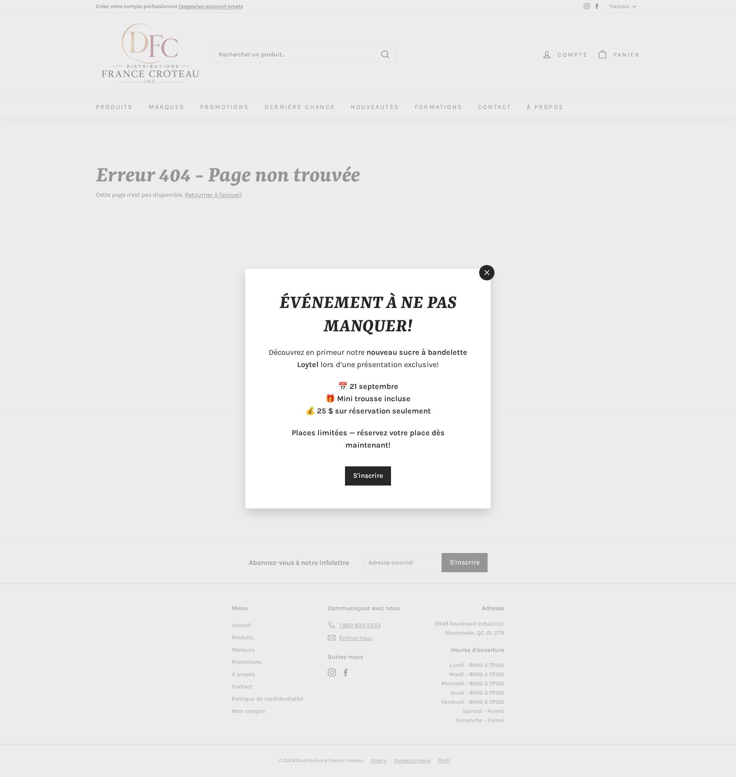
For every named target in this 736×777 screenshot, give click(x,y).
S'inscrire (368, 475)
